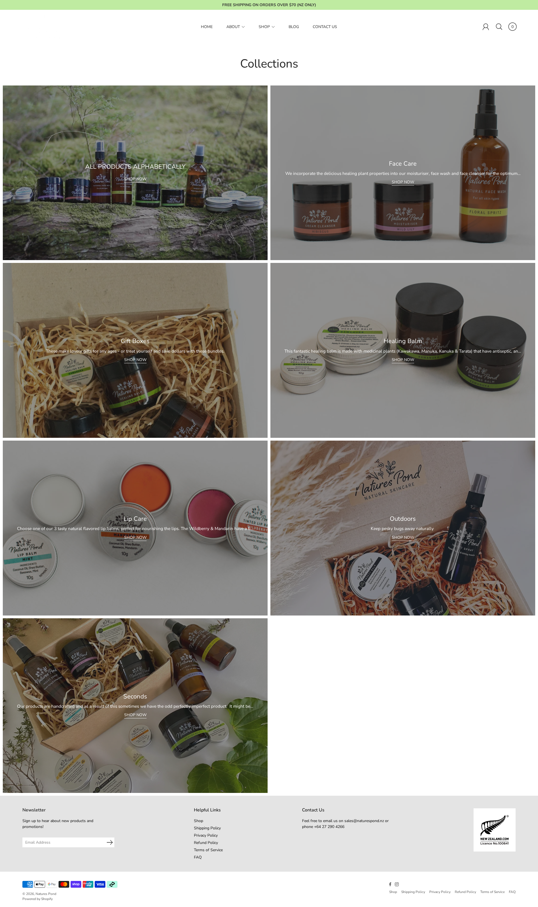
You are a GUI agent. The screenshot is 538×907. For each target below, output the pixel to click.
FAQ (198, 857)
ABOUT (233, 26)
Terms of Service (208, 850)
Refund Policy (206, 842)
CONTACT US (325, 26)
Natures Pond (46, 894)
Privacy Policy (206, 835)
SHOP (264, 26)
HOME (207, 26)
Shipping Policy (207, 828)
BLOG (294, 26)
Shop (198, 820)
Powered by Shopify (37, 899)
